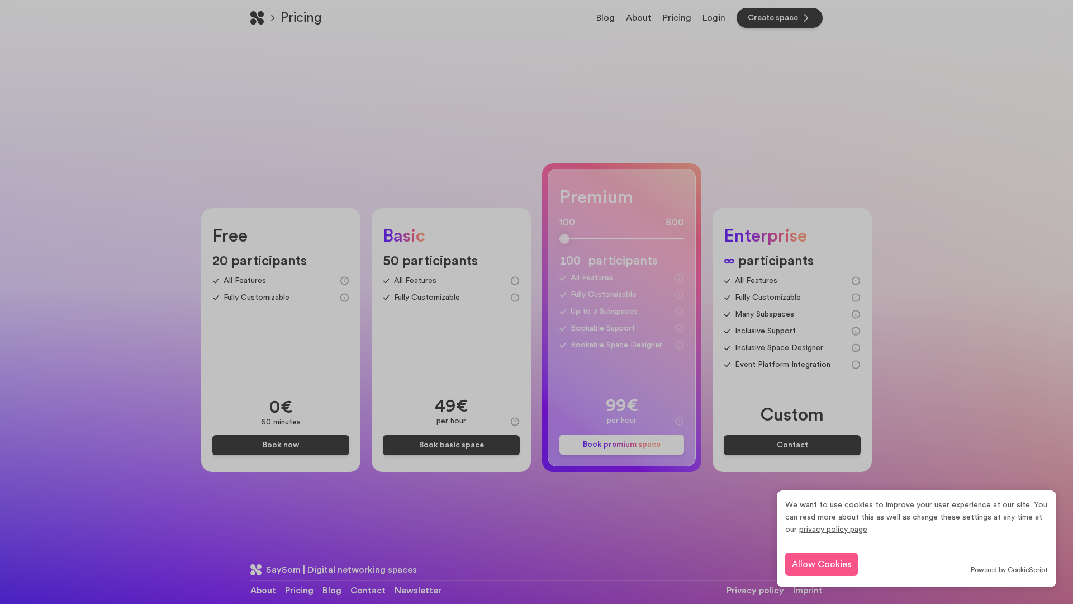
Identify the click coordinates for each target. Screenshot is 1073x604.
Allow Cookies (821, 564)
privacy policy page (833, 530)
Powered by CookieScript (1009, 570)
